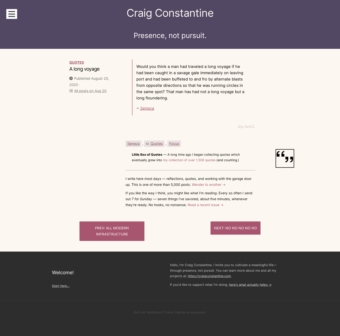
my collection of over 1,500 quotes (189, 160)
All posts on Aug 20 (90, 91)
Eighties (180, 312)
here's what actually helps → (250, 285)
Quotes (76, 62)
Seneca (147, 108)
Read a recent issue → (206, 205)
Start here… (60, 286)
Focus (174, 144)
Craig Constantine (170, 12)
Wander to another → (208, 184)
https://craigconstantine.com (209, 276)
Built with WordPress (147, 312)
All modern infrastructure (112, 231)
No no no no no (241, 228)
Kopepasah (197, 312)
